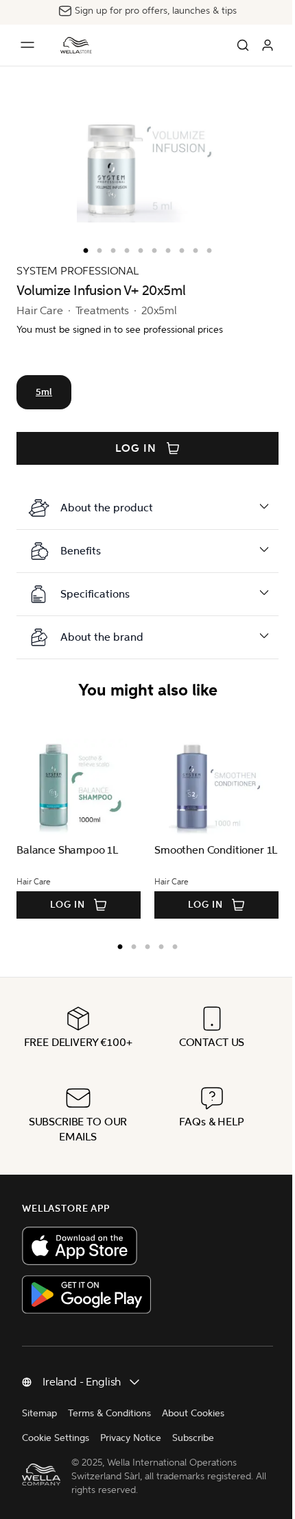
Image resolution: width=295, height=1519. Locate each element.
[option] (82, 247)
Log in (135, 448)
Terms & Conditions (109, 1413)
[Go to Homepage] (76, 45)
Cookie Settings (55, 1438)
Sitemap (39, 1413)
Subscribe (193, 1438)
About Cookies (193, 1413)
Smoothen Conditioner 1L (215, 849)
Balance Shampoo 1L (67, 849)
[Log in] (268, 45)
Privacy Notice (130, 1438)
